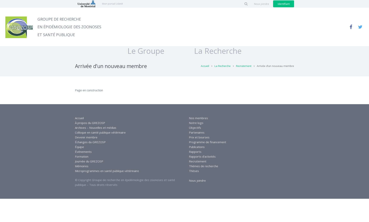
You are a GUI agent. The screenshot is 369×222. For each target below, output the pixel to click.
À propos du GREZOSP (90, 123)
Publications (197, 147)
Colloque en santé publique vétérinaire (100, 132)
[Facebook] (351, 27)
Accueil (205, 66)
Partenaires (196, 132)
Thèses (194, 171)
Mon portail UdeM (112, 3)
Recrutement (243, 66)
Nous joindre (197, 180)
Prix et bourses (199, 137)
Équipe (79, 147)
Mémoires (81, 166)
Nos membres (198, 118)
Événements (83, 152)
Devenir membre (86, 137)
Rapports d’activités (202, 156)
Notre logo (196, 123)
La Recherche (222, 66)
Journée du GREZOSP (89, 161)
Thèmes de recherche (203, 166)
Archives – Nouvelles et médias (95, 128)
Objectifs (195, 128)
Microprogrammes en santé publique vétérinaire (107, 171)
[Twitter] (360, 27)
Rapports (195, 152)
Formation (81, 156)
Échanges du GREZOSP (90, 142)
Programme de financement (207, 142)
